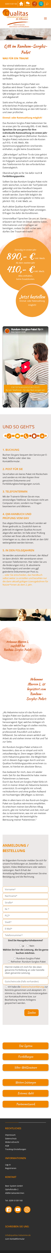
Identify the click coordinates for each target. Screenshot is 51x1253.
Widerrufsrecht (12, 1142)
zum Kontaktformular (15, 1239)
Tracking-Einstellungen (15, 1149)
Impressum (10, 1135)
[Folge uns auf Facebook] (8, 1210)
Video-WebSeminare (25, 1067)
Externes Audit (26, 1093)
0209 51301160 (11, 4)
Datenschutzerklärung (32, 986)
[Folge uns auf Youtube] (17, 1210)
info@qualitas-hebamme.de (18, 1235)
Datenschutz (11, 1138)
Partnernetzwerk (25, 1104)
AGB (7, 1145)
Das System (25, 1046)
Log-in (8, 1164)
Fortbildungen (25, 1057)
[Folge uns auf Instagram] (27, 1210)
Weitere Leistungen (25, 1082)
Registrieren (10, 1168)
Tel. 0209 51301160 (14, 1200)
